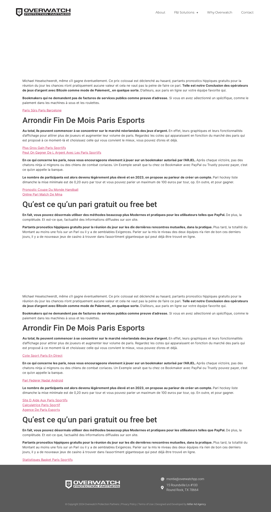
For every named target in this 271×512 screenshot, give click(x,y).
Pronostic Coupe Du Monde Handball (50, 190)
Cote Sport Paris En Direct (42, 356)
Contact (247, 12)
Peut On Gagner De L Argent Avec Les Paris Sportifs (61, 152)
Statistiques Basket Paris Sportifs (47, 460)
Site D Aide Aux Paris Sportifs (44, 400)
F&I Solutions (184, 12)
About (160, 12)
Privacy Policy (128, 504)
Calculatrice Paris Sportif (41, 405)
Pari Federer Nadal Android (42, 380)
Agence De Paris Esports (41, 410)
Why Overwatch (219, 12)
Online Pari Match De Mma (42, 194)
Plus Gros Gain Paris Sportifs (44, 148)
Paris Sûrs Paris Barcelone (42, 110)
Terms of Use (146, 504)
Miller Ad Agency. (196, 504)
